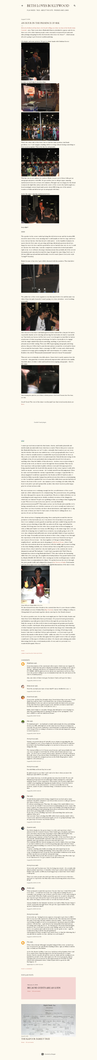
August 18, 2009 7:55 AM (34, 733)
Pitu (28, 942)
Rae (28, 796)
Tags (38, 10)
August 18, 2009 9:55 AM (34, 822)
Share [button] (22, 650)
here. (23, 404)
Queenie (30, 827)
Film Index (31, 10)
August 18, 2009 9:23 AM (34, 761)
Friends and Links (61, 10)
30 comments (30, 1042)
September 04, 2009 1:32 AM (35, 964)
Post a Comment (26, 968)
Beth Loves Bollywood (48, 5)
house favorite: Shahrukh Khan (33, 653)
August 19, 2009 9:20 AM (34, 909)
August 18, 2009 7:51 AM (33, 716)
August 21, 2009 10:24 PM (34, 936)
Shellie (29, 888)
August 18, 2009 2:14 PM (34, 882)
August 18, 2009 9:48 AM (34, 791)
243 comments (36, 991)
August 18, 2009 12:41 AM (34, 680)
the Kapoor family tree (35, 1038)
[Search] (75, 5)
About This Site (47, 10)
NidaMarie (30, 663)
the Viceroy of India (59, 562)
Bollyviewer (30, 686)
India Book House (58, 542)
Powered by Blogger (50, 1054)
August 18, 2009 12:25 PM (34, 860)
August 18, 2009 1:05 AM (34, 691)
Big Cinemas (49, 610)
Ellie (28, 721)
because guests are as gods (43, 987)
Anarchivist (30, 697)
